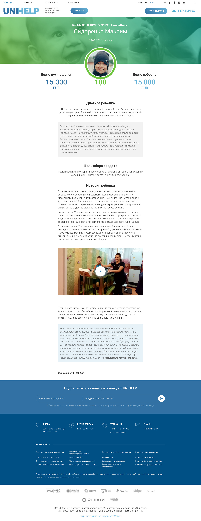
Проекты (72, 2)
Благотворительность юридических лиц (111, 465)
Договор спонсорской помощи (49, 461)
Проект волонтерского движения (50, 465)
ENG (140, 2)
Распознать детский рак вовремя (116, 452)
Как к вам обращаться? (52, 398)
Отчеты (28, 2)
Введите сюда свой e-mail (99, 398)
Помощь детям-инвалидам (146, 452)
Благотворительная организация (50, 452)
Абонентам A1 (108, 457)
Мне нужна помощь (183, 11)
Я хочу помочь (156, 11)
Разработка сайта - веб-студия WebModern (100, 516)
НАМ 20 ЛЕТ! (79, 11)
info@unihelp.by (151, 428)
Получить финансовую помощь (148, 461)
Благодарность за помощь (113, 461)
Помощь (7, 2)
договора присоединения (70, 477)
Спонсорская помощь (144, 457)
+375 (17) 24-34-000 (119, 428)
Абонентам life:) (75, 457)
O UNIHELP (50, 2)
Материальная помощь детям (81, 461)
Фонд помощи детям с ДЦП (48, 457)
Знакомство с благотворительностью (79, 453)
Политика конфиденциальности (148, 465)
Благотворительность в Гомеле (82, 465)
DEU (146, 2)
